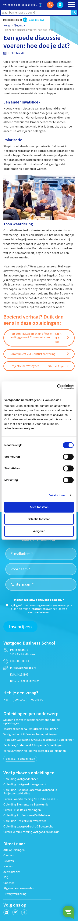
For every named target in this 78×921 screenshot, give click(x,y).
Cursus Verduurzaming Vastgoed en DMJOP (31, 832)
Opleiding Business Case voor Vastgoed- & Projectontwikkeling (30, 791)
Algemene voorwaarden (18, 888)
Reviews (8, 861)
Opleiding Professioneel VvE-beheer (26, 815)
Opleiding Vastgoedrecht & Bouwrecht (28, 826)
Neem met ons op (23, 699)
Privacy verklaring (15, 894)
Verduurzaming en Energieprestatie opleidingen (34, 751)
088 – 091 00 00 (19, 661)
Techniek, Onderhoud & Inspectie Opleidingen (32, 745)
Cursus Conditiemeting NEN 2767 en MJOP (30, 799)
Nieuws (18, 25)
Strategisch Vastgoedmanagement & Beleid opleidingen (31, 721)
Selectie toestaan (39, 519)
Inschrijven (20, 627)
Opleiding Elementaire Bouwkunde (25, 804)
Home (6, 25)
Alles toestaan (39, 507)
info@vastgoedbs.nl (23, 668)
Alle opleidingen (14, 850)
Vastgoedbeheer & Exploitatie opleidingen (30, 729)
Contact (8, 883)
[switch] (68, 457)
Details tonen (57, 495)
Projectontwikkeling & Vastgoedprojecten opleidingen (38, 739)
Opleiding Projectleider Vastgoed (24, 821)
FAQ (6, 877)
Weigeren (39, 531)
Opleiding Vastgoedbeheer (20, 779)
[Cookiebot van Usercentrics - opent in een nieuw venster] (57, 386)
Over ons (9, 855)
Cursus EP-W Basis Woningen (22, 810)
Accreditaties (11, 872)
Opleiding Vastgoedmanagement (25, 784)
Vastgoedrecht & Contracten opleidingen (30, 734)
